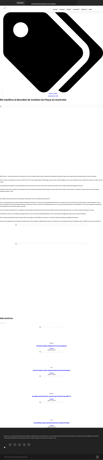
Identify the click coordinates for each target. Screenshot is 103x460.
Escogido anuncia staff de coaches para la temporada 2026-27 (51, 396)
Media (90, 9)
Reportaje (84, 9)
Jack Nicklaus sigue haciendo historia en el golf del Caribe (51, 423)
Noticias (62, 9)
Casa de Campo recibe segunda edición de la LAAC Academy (51, 370)
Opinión (69, 9)
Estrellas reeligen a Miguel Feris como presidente (43, 3)
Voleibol (55, 93)
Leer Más (51, 348)
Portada (55, 9)
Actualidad (76, 9)
